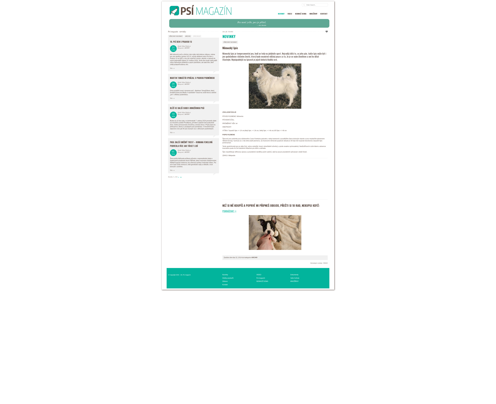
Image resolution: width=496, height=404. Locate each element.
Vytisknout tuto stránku (326, 31)
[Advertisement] (275, 180)
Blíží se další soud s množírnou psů (187, 108)
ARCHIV (188, 36)
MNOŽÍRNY (313, 13)
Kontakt (324, 13)
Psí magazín (260, 278)
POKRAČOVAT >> (229, 211)
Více (171, 68)
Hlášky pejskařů (228, 278)
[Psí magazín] (200, 18)
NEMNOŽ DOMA (300, 13)
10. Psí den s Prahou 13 (181, 41)
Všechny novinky (230, 42)
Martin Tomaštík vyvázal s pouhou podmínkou (192, 78)
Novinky (281, 13)
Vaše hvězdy (294, 278)
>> (181, 177)
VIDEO (290, 13)
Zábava (225, 281)
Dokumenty (294, 275)
